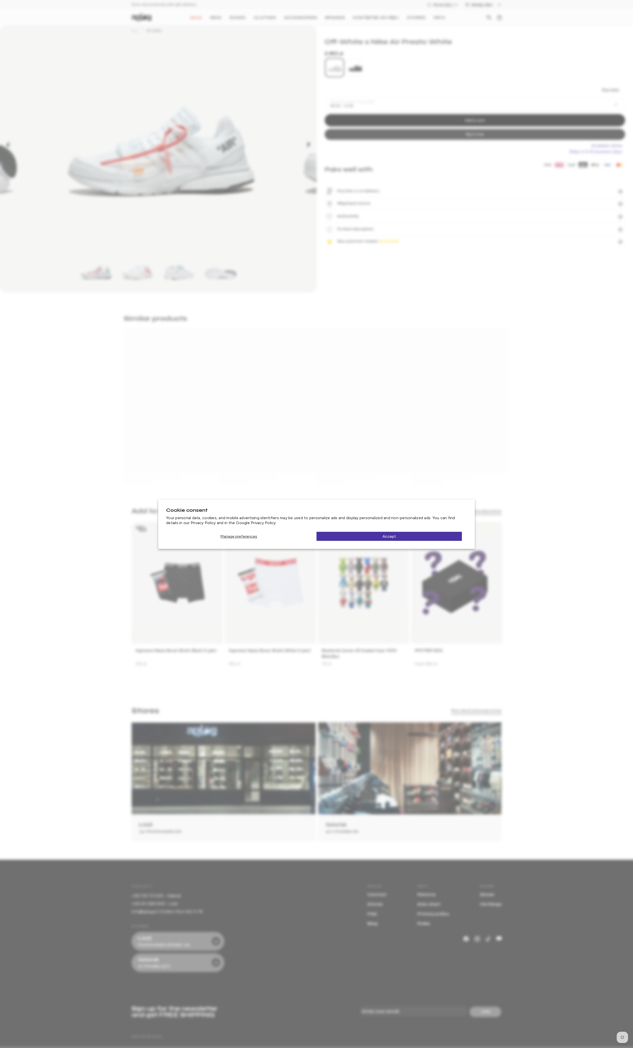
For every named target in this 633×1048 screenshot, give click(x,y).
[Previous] (7, 144)
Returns (426, 894)
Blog (372, 923)
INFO (439, 17)
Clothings (490, 904)
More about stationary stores (476, 710)
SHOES (237, 17)
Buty (135, 30)
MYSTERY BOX (429, 650)
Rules (423, 923)
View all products (486, 511)
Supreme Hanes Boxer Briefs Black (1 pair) (176, 650)
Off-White (154, 30)
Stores (375, 904)
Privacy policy (433, 913)
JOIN (485, 1011)
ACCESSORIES (300, 17)
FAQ (372, 913)
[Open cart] (499, 17)
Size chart (610, 90)
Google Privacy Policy (256, 522)
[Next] (308, 144)
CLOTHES (265, 17)
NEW (216, 17)
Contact (377, 894)
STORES (416, 17)
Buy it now (475, 134)
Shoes (487, 894)
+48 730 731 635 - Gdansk (156, 895)
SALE (196, 17)
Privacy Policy (203, 522)
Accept (389, 536)
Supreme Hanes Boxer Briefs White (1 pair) (270, 650)
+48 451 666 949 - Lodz (155, 903)
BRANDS (335, 17)
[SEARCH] (489, 17)
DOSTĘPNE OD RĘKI (376, 17)
